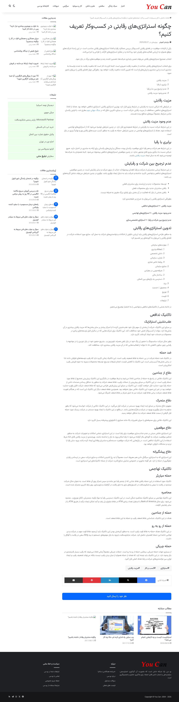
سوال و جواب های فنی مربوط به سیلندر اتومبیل (23, 218)
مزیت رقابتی (140, 155)
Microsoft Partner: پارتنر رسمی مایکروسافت (34, 119)
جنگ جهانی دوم (93, 110)
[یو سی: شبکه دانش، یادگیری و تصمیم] (150, 6)
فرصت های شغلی (109, 685)
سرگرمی (66, 6)
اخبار (123, 6)
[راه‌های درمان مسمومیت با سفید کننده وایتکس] (48, 208)
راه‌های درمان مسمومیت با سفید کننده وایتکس (23, 206)
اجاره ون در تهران (46, 141)
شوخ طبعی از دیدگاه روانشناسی (26, 51)
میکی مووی (49, 112)
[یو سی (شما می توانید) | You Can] (145, 663)
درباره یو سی (111, 676)
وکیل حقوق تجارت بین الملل (41, 134)
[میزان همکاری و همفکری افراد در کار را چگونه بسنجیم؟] (48, 42)
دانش (162, 18)
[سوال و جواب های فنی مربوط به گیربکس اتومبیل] (48, 233)
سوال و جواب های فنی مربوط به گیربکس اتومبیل (26, 231)
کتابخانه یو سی (43, 6)
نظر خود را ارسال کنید (117, 596)
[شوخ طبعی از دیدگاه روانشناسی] (48, 55)
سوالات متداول (110, 680)
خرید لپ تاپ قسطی (45, 127)
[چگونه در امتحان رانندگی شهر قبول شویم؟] (48, 182)
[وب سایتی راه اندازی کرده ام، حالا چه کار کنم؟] (117, 625)
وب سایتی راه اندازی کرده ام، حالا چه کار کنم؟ (118, 639)
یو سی (168, 671)
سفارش (45, 156)
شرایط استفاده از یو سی (51, 685)
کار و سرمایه (77, 6)
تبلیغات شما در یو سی (51, 671)
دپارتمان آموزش (164, 42)
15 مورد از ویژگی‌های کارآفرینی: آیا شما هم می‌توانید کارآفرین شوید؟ (23, 77)
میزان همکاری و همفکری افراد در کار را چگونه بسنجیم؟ (23, 40)
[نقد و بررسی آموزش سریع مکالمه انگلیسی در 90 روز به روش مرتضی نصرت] (48, 195)
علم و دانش (90, 6)
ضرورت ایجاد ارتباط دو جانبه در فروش (23, 63)
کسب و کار (145, 18)
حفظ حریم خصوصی (52, 680)
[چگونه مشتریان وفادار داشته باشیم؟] (79, 625)
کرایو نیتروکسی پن (46, 149)
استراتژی (164, 568)
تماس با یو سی (54, 676)
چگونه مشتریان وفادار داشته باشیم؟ (82, 637)
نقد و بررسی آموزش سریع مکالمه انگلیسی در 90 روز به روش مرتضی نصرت (25, 194)
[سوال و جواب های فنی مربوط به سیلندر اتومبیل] (48, 221)
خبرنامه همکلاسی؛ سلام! (106, 671)
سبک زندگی (112, 6)
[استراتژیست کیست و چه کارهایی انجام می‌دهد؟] (154, 625)
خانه (168, 18)
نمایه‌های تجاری (133, 18)
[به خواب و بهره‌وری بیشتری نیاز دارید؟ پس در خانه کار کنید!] (48, 30)
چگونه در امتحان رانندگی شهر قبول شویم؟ (25, 180)
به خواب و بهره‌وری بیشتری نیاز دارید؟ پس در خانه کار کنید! (24, 28)
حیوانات (56, 6)
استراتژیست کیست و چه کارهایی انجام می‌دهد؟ (156, 639)
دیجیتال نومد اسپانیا (45, 105)
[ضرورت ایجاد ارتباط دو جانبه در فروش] (48, 67)
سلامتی (101, 6)
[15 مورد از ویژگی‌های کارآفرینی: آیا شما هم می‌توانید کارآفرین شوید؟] (48, 80)
